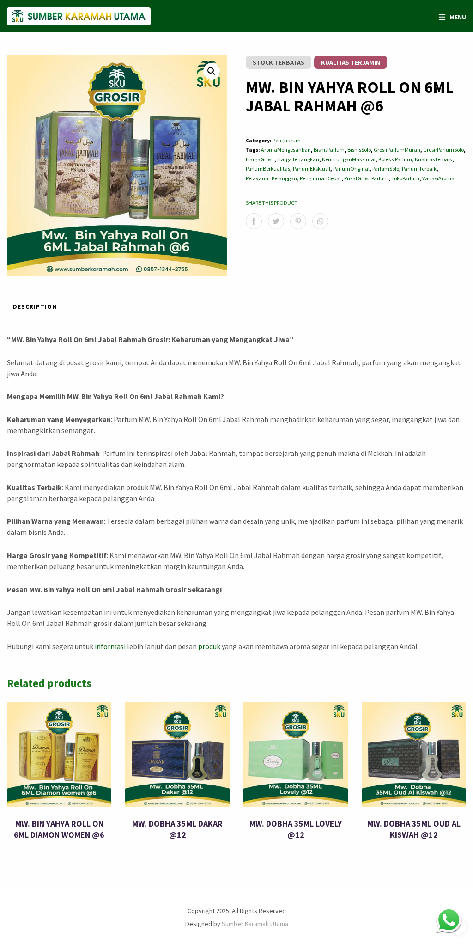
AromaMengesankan (286, 149)
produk (209, 646)
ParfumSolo (385, 168)
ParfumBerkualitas (268, 168)
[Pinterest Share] (298, 221)
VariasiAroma (438, 178)
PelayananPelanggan (271, 178)
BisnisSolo (359, 149)
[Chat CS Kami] (449, 920)
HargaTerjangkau (298, 159)
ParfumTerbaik (419, 168)
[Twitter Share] (276, 221)
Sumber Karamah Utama (255, 923)
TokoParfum (405, 178)
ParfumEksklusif (311, 168)
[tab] (35, 307)
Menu (457, 17)
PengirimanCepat (320, 178)
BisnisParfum (329, 149)
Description (35, 307)
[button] (211, 71)
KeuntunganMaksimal (349, 159)
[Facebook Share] (254, 221)
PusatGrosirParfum (366, 178)
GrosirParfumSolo (443, 149)
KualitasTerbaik (433, 159)
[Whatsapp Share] (320, 221)
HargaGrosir (260, 159)
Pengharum (287, 140)
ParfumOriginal (351, 168)
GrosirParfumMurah (397, 149)
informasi (110, 646)
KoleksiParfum (395, 159)
